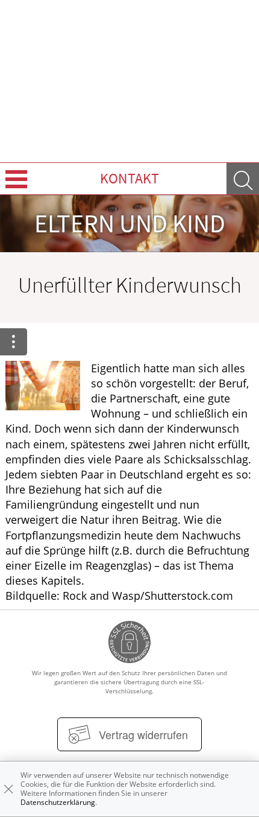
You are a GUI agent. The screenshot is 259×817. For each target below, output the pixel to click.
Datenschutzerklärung (57, 802)
